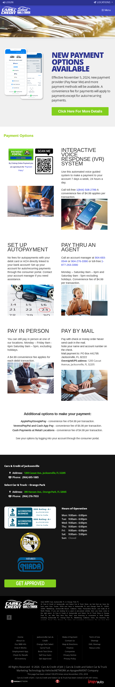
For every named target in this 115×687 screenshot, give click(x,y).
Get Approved (45, 658)
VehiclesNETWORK (55, 670)
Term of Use (94, 637)
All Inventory (20, 658)
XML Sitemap (94, 644)
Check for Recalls (20, 655)
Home (20, 637)
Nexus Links (94, 647)
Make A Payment (69, 637)
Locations (103, 2)
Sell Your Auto (45, 655)
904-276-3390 (79, 261)
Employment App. (20, 651)
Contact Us (70, 640)
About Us (20, 640)
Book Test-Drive (45, 651)
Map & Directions (70, 644)
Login (9, 2)
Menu (107, 10)
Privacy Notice (69, 655)
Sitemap (94, 640)
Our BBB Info (20, 644)
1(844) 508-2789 (86, 189)
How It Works (20, 647)
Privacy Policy (70, 658)
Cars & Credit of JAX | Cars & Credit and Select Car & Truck (74, 667)
